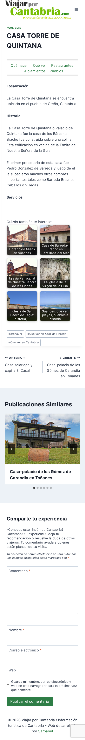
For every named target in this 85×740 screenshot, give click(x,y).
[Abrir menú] (76, 9)
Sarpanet (45, 731)
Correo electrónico (25, 650)
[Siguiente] (73, 449)
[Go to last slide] (11, 449)
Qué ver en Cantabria (23, 342)
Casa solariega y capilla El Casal (18, 364)
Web (12, 670)
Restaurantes (62, 65)
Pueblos (56, 71)
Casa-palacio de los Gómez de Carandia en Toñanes (63, 367)
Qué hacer (19, 65)
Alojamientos (35, 71)
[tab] (34, 488)
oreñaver (15, 334)
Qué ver (39, 65)
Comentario (19, 571)
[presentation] (42, 439)
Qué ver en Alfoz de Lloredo (46, 334)
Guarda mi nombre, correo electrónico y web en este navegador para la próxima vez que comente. (44, 686)
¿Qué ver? (14, 27)
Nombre (16, 630)
